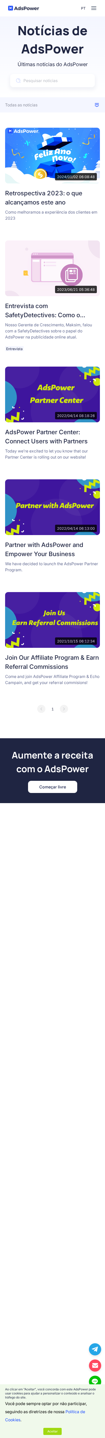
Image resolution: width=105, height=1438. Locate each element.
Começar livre (52, 786)
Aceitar (52, 1431)
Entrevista (14, 349)
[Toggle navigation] (94, 8)
